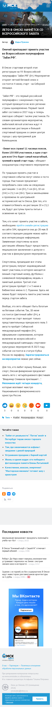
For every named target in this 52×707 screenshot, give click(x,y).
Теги (7, 417)
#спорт (40, 417)
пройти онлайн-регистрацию (32, 225)
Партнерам (13, 665)
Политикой (9, 702)
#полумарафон (28, 417)
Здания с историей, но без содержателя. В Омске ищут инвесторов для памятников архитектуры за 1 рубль (26, 574)
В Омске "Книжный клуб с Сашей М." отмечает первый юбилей (24, 549)
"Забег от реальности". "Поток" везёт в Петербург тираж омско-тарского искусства (25, 439)
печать (45, 24)
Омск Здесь (9, 6)
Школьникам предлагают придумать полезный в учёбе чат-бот (25, 539)
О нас (4, 665)
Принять (39, 699)
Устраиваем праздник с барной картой (26, 455)
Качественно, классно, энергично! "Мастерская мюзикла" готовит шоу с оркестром (25, 471)
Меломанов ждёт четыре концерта (22, 383)
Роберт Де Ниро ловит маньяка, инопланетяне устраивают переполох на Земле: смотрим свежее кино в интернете (24, 561)
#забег (16, 417)
